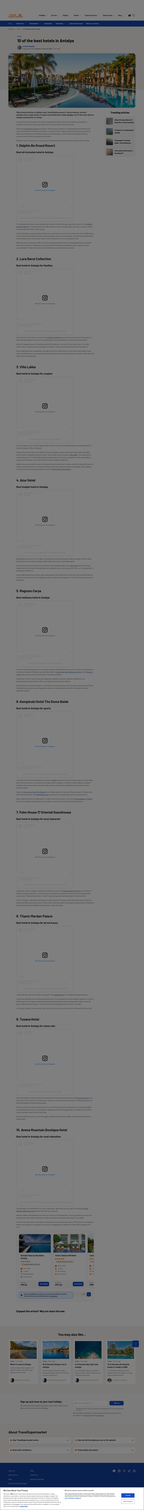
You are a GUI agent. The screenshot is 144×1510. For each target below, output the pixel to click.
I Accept (128, 1495)
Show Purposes (128, 1501)
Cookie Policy (24, 1506)
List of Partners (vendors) (73, 1498)
